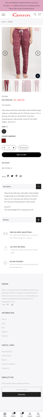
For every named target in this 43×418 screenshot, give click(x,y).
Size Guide (5, 163)
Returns (4, 360)
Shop (3, 323)
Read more (12, 122)
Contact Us (5, 368)
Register (4, 332)
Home (4, 22)
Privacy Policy (6, 356)
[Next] (37, 53)
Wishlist (23, 147)
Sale (3, 327)
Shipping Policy (7, 351)
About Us (5, 336)
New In (4, 319)
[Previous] (5, 53)
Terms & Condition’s (8, 364)
